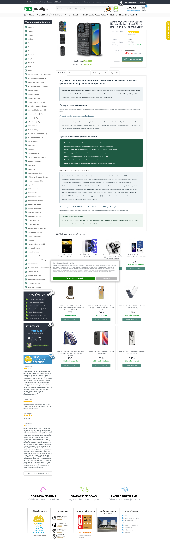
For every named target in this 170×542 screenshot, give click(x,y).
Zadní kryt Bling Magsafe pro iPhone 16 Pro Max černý (131, 352)
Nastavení (106, 278)
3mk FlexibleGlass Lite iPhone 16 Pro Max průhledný (136, 256)
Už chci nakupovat (74, 278)
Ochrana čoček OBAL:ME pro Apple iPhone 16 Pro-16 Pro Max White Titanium (113, 257)
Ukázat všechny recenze (38, 473)
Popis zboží (61, 73)
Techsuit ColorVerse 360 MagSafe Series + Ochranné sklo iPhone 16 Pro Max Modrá (70, 353)
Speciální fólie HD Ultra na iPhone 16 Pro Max (67, 256)
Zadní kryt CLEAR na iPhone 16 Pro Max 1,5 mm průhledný (131, 307)
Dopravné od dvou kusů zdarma (79, 73)
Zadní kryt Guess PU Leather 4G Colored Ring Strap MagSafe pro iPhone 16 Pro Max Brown (70, 307)
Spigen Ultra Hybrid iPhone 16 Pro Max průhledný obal (101, 352)
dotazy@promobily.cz (41, 345)
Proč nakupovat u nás (99, 73)
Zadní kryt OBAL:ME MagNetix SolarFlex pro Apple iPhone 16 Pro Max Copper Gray (101, 307)
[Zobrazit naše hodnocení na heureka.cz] (39, 536)
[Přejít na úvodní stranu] (36, 9)
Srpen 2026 (114, 73)
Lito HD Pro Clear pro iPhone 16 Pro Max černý (90, 256)
